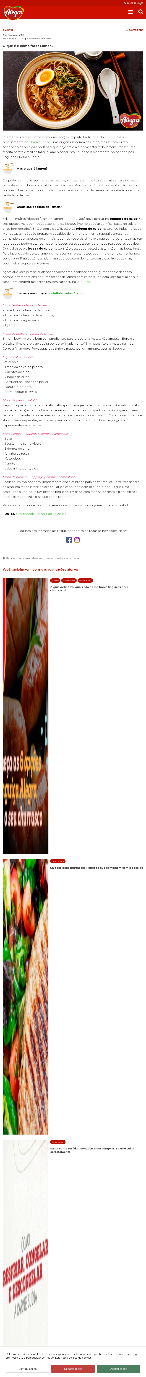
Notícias (55, 580)
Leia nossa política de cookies (73, 1357)
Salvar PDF (135, 30)
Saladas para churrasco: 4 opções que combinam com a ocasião (96, 867)
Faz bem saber (69, 580)
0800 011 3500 (134, 2)
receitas (49, 558)
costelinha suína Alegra (66, 293)
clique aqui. (85, 282)
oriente (110, 137)
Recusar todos (73, 1368)
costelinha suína (63, 558)
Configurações (27, 1368)
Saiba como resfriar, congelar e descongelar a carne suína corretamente (92, 1150)
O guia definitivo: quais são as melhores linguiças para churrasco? (89, 588)
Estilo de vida (9, 38)
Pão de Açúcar (56, 514)
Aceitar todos (118, 1368)
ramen (13, 558)
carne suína (24, 558)
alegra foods (37, 558)
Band (41, 514)
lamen (77, 558)
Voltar (9, 30)
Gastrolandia (26, 514)
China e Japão (39, 142)
